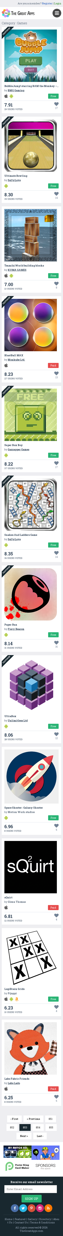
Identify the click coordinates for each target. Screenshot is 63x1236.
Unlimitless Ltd (18, 720)
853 (25, 1127)
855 (51, 1127)
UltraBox (10, 716)
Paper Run (10, 624)
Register (47, 3)
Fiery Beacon (16, 629)
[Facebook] (15, 1208)
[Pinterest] (32, 1208)
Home (8, 1219)
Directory (45, 1219)
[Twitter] (23, 1208)
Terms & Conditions (42, 1222)
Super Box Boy (13, 445)
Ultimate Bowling (15, 175)
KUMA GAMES (17, 270)
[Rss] (48, 1208)
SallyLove (14, 180)
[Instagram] (40, 1208)
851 (50, 1119)
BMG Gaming (16, 90)
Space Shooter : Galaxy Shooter (23, 807)
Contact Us (21, 1222)
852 (12, 1127)
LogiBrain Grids (14, 989)
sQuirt (8, 897)
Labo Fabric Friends (16, 1078)
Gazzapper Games (18, 449)
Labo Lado (14, 1083)
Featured (20, 1219)
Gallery (32, 1219)
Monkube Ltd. (16, 359)
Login (57, 3)
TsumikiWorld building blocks (24, 265)
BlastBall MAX (13, 355)
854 (38, 1127)
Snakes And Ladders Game (20, 535)
